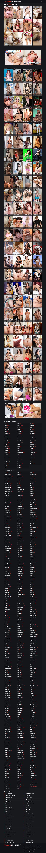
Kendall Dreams (21, 630)
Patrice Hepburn (34, 561)
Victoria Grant (33, 741)
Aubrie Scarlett (8, 575)
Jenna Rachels (20, 573)
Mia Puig (19, 765)
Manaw (19, 725)
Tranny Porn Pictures (30, 840)
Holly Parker (20, 525)
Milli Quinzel (20, 775)
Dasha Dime (7, 737)
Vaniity (32, 727)
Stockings (33, 446)
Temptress (33, 695)
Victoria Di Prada (34, 739)
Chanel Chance (8, 678)
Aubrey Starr (8, 573)
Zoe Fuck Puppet (34, 782)
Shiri (31, 657)
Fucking (19, 429)
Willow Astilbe (33, 756)
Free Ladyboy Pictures (10, 795)
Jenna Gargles (20, 571)
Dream (6, 754)
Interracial (20, 440)
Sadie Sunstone (33, 617)
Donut (6, 752)
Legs (19, 448)
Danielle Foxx (8, 727)
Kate (18, 615)
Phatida (32, 573)
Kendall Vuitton (20, 634)
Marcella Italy (20, 733)
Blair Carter (7, 632)
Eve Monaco (20, 479)
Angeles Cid (8, 533)
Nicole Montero (34, 518)
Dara (6, 735)
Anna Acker (7, 542)
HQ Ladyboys (8, 826)
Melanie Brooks (20, 756)
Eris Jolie (7, 782)
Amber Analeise (8, 518)
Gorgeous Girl (20, 500)
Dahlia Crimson (8, 720)
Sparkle (32, 674)
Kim (18, 640)
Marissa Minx (20, 744)
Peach (32, 565)
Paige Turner (33, 546)
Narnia (31, 495)
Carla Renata (7, 664)
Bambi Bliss (7, 605)
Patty (32, 563)
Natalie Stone (33, 506)
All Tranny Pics (29, 836)
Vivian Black (33, 746)
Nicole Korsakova (33, 516)
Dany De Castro (8, 731)
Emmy (6, 775)
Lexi (18, 681)
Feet (6, 467)
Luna (18, 716)
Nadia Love (33, 481)
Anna (6, 540)
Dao (6, 733)
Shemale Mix (28, 807)
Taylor (31, 693)
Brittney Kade (8, 640)
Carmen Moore (8, 666)
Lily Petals (19, 695)
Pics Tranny (8, 799)
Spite (31, 676)
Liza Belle (19, 704)
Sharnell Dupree (33, 651)
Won (31, 760)
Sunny (31, 680)
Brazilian (7, 450)
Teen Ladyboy (9, 819)
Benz (6, 624)
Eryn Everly (7, 786)
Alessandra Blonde (9, 491)
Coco (6, 712)
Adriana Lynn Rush (9, 476)
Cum (6, 456)
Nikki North (33, 521)
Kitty (18, 651)
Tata (31, 691)
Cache (6, 651)
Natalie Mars (33, 504)
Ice (18, 535)
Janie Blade (20, 558)
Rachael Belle (33, 600)
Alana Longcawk (8, 487)
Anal (6, 423)
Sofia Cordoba (33, 668)
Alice (6, 500)
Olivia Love (33, 544)
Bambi (6, 603)
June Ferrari (20, 598)
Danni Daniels (8, 729)
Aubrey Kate (7, 571)
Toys (32, 454)
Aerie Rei (7, 481)
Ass (6, 427)
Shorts (32, 435)
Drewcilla (7, 758)
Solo (32, 442)
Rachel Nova (33, 601)
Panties (19, 461)
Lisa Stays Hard (20, 701)
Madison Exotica (20, 720)
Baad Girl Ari (7, 592)
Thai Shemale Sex (29, 805)
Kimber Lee (20, 645)
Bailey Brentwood (8, 596)
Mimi (18, 777)
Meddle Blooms (20, 750)
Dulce (6, 760)
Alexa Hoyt (7, 493)
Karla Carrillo (20, 609)
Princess (32, 594)
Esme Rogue (7, 788)
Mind (18, 779)
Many (19, 729)
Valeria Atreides (34, 723)
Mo (18, 788)
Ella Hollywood (8, 763)
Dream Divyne (8, 756)
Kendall (19, 628)
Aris (6, 556)
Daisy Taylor (7, 723)
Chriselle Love (7, 695)
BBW (6, 437)
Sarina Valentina (34, 634)
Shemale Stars (9, 801)
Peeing (19, 465)
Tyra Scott (32, 716)
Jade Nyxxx (19, 546)
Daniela (6, 725)
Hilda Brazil (20, 521)
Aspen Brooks (8, 563)
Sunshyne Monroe (34, 681)
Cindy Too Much (8, 704)
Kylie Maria (20, 659)
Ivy (18, 542)
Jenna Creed (20, 569)
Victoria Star (33, 742)
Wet (31, 461)
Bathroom (7, 435)
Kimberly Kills (20, 647)
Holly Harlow (20, 523)
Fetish (19, 423)
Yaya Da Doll (33, 767)
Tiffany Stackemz (34, 704)
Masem (19, 746)
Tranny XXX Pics (29, 830)
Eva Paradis (20, 478)
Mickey (19, 767)
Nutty (32, 540)
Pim (31, 575)
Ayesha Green (8, 586)
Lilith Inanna (20, 689)
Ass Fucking (7, 429)
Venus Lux (32, 735)
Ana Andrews (8, 527)
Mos (31, 476)
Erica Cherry (7, 777)
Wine (31, 758)
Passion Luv (33, 558)
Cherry (6, 687)
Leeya (19, 670)
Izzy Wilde (19, 544)
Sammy (32, 619)
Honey (19, 529)
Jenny (19, 577)
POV (32, 429)
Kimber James (21, 643)
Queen (32, 596)
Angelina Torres (8, 537)
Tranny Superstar (30, 851)
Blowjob (7, 448)
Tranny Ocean (9, 838)
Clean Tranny (8, 836)
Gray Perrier (20, 506)
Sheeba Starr (33, 653)
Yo (31, 769)
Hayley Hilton (20, 516)
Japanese (20, 442)
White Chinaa (33, 754)
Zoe (31, 781)
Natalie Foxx (33, 502)
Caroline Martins (8, 668)
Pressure (32, 592)
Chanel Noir (7, 680)
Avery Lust (7, 584)
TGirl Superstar (29, 797)
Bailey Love (7, 600)
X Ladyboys (28, 811)
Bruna (6, 645)
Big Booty (7, 438)
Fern (18, 483)
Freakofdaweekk (21, 489)
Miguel (19, 769)
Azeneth (7, 588)
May (18, 748)
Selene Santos (33, 643)
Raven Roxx (32, 603)
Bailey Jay (7, 598)
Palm (31, 548)
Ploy (31, 582)
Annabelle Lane (8, 544)
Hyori (19, 533)
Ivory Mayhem (20, 540)
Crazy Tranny (8, 813)
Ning (31, 529)
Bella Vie (7, 622)
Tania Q (32, 689)
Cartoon (7, 672)
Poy (31, 590)
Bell (6, 613)
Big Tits (7, 442)
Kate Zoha (20, 617)
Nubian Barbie (33, 537)
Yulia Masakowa (33, 775)
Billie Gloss (7, 630)
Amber (6, 514)
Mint (18, 782)
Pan (31, 550)
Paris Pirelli (32, 556)
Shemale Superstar (10, 809)
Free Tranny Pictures (30, 793)
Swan (32, 683)
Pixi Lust (32, 580)
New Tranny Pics (29, 799)
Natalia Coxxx (33, 500)
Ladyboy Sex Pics (9, 830)
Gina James (20, 497)
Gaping (19, 433)
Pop (31, 588)
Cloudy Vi (7, 710)
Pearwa (32, 569)
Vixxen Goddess (33, 748)
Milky (18, 771)
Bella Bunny (7, 619)
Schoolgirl (32, 433)
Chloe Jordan (8, 693)
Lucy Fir (19, 714)
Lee (18, 668)
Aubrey (7, 569)
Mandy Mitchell (21, 727)
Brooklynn (7, 643)
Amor (6, 521)
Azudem (7, 590)
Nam (31, 483)
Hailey (18, 512)
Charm (6, 683)
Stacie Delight (33, 678)
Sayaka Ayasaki (33, 640)
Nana (31, 485)
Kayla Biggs (20, 619)
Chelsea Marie (8, 685)
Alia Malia (7, 499)
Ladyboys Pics (9, 797)
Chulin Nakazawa (8, 699)
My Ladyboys (8, 817)
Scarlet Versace (33, 641)
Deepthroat (7, 459)
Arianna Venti (7, 550)
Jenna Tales (20, 575)
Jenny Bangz (20, 579)
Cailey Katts (7, 653)
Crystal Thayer (8, 716)
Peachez (32, 567)
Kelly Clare (20, 624)
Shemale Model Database (11, 832)
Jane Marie (20, 556)
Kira (18, 649)
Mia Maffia (20, 763)
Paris (31, 554)
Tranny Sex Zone (9, 821)
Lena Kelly (19, 676)
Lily (18, 691)
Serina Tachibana (34, 647)
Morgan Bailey (33, 474)
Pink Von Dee (33, 577)
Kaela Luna (20, 600)
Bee (6, 611)
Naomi (32, 491)
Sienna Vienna (33, 659)
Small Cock (33, 438)
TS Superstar (28, 828)
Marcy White (20, 735)
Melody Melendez (21, 758)
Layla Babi (19, 664)
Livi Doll (19, 702)
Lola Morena (20, 708)
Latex (19, 444)
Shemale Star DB (29, 819)
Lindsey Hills (20, 697)
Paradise (32, 552)
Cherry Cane (7, 689)
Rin (31, 605)
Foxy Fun (19, 487)
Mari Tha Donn (20, 739)
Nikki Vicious (33, 523)
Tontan (32, 710)
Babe (6, 431)
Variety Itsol (33, 733)
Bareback (7, 433)
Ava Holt (7, 580)
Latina (19, 446)
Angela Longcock (8, 531)
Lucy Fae (19, 712)
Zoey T (32, 784)
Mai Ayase (19, 723)
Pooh (31, 586)
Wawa (32, 750)
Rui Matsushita (33, 611)
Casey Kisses (8, 674)
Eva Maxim (20, 476)
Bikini (6, 444)
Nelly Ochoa (33, 512)
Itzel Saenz (20, 537)
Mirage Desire (20, 784)
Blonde (7, 446)
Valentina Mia (33, 720)
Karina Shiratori (20, 607)
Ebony (7, 463)
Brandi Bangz (8, 638)
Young (32, 463)
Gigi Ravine (20, 495)
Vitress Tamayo (34, 744)
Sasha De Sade (33, 636)
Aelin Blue (7, 479)
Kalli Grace (20, 601)
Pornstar (32, 425)
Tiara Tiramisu (33, 701)
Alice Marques (8, 502)
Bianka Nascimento (9, 626)
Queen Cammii (33, 598)
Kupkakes (19, 657)
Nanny (32, 489)
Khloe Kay (19, 638)
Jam (18, 552)
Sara (31, 628)
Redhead (32, 431)
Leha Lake (19, 672)
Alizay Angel (7, 506)
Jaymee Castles (21, 565)
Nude (19, 456)
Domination (7, 461)
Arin (6, 554)
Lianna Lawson (20, 683)
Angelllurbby (7, 539)
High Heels (20, 438)
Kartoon (19, 611)
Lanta (19, 662)
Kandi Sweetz (20, 603)
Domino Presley (8, 750)
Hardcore (20, 437)
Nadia (32, 479)
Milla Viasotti (20, 773)
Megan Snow (20, 754)
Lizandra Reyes (20, 706)
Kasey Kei (19, 613)
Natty (32, 510)
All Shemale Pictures (30, 803)
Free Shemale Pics (29, 801)
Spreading (33, 444)
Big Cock (7, 440)
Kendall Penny (20, 632)
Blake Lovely (7, 634)
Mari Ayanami (20, 737)
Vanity (31, 729)
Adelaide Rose (8, 474)
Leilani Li (19, 674)
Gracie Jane (20, 504)
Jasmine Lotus (20, 563)
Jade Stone (20, 548)
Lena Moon (19, 678)
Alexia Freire (7, 497)
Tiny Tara (32, 708)
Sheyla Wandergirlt (34, 655)
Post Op (32, 427)
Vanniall (32, 731)
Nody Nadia (33, 531)
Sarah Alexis (33, 630)
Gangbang (20, 431)
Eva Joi (19, 472)
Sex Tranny (28, 838)
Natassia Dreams (34, 508)
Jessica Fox (20, 582)
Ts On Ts (32, 456)
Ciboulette (7, 701)
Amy (6, 523)
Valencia (32, 718)
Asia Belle (7, 561)
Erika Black (7, 779)
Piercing (19, 467)
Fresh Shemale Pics (29, 834)
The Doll (32, 697)
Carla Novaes (8, 662)
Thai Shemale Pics (9, 840)
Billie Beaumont (8, 628)
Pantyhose (20, 463)
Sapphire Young (34, 626)
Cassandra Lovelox (8, 676)
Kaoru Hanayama (21, 605)
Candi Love (7, 657)
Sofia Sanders (33, 670)
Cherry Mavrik (8, 691)
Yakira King (32, 763)
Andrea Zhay (7, 529)
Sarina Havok (33, 632)
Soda (31, 664)
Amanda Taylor (8, 512)
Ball (6, 601)
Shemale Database (10, 815)
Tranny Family (28, 795)
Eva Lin (19, 474)
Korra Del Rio (20, 653)
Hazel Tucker (20, 518)
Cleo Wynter (7, 708)
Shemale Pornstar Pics (30, 815)
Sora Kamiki (33, 672)
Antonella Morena (9, 548)
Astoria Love (7, 565)
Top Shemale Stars (10, 842)
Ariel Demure (8, 552)
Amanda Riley (8, 510)
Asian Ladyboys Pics (30, 813)
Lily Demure (20, 693)
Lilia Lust (19, 687)
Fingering (20, 425)
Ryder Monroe (33, 613)
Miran (19, 786)
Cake (6, 655)
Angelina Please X (9, 535)
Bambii (6, 607)
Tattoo (32, 448)
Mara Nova (19, 731)
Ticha (32, 702)
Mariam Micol (20, 741)
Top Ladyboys (9, 805)
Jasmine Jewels (21, 561)
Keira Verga (20, 622)
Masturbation (21, 452)
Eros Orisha (7, 784)
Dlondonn (7, 748)
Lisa (18, 699)
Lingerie (19, 450)
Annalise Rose (8, 546)
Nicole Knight (33, 514)
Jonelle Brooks (21, 594)
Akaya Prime (8, 485)
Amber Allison (8, 516)
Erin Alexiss (7, 781)
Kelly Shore (20, 626)
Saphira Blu (33, 624)
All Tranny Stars (9, 793)
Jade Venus (20, 550)
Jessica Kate (20, 584)
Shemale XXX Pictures (30, 817)
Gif (18, 493)
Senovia (32, 645)
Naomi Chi (32, 493)
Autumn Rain (8, 577)
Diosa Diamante (8, 746)
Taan (31, 687)
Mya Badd (32, 478)
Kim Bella (19, 641)
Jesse (19, 580)
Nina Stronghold (34, 527)
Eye (18, 481)
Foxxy (19, 485)
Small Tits (33, 440)
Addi (6, 472)
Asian (7, 425)
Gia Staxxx (20, 491)
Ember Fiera (7, 767)
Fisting (19, 427)
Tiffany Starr (33, 706)
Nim (31, 525)
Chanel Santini (8, 681)
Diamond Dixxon (8, 742)
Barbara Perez (8, 609)
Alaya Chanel (7, 489)
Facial (6, 465)
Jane (18, 554)
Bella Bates (7, 617)
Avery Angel (7, 582)
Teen (32, 450)
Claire (6, 706)
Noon (31, 535)
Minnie (19, 781)
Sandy (32, 622)
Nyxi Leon (32, 542)
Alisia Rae (7, 504)
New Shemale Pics (29, 842)
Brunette (7, 452)
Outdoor (19, 459)
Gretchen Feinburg (21, 508)
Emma (6, 771)
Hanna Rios (19, 514)
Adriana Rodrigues (9, 478)
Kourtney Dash (20, 655)
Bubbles (7, 649)
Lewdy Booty (20, 680)
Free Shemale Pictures (10, 834)
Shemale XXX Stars (29, 826)
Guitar (19, 510)
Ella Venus (7, 765)
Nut (31, 539)
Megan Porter (20, 752)
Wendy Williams (33, 752)
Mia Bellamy (20, 760)
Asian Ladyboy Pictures (30, 832)
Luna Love (19, 718)
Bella (6, 615)
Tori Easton (33, 712)
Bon (6, 636)
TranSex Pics (28, 809)
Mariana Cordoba (21, 742)
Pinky (32, 579)
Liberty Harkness (21, 685)
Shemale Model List (29, 821)
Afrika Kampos (8, 483)
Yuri (31, 777)
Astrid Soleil (7, 567)
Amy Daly (7, 525)
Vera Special (33, 737)
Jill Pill (19, 590)
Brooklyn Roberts (8, 641)
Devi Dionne (7, 741)
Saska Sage (33, 638)
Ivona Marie (20, 539)
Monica (32, 472)
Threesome (33, 452)
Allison (6, 508)
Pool (32, 423)
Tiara (31, 699)
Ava (6, 579)
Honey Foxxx (20, 531)
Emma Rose (7, 773)
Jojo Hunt (19, 592)
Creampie (7, 454)
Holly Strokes (20, 527)
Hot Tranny (8, 811)
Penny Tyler (33, 571)
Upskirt (32, 459)
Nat (31, 497)
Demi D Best (7, 739)
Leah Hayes (20, 666)
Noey (31, 533)
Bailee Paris (7, 594)
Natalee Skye (33, 499)
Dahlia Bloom (8, 718)
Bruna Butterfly (8, 647)
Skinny (32, 437)
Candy (6, 659)
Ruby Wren (33, 609)
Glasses (19, 435)
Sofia (31, 666)
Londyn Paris (20, 710)
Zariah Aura (33, 779)
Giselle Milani (20, 499)
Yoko (31, 771)
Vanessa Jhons (33, 725)
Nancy (32, 487)
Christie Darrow (8, 697)
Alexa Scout (7, 495)
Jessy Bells (19, 586)
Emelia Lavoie (7, 769)
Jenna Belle (20, 567)
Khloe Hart (20, 636)
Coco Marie (7, 714)
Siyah (31, 662)
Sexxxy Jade (33, 649)
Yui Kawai (32, 773)
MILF (18, 454)
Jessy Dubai (20, 588)
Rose (31, 607)
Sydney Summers (34, 685)
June (18, 596)
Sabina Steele (33, 615)
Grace (19, 502)
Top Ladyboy (8, 828)
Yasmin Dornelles (34, 765)
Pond (31, 584)
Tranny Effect (9, 807)
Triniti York (32, 714)
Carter (6, 670)
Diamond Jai (7, 744)
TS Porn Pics (8, 803)
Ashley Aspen (8, 558)
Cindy (6, 702)
